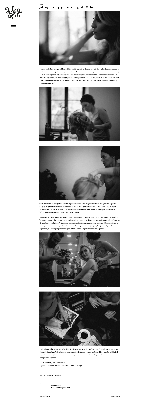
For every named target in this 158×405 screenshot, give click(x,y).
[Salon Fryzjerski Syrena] (13, 12)
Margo (79, 366)
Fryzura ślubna (57, 375)
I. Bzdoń (49, 366)
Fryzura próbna (45, 375)
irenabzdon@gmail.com (60, 388)
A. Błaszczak (64, 366)
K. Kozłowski (60, 363)
